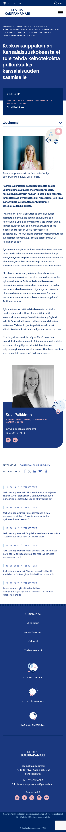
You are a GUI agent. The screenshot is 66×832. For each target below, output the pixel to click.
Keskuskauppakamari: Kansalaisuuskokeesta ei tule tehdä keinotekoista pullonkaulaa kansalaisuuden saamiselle (31, 32)
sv (20, 3)
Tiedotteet (38, 26)
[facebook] (25, 472)
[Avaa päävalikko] (60, 11)
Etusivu (7, 26)
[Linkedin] (15, 440)
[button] (58, 3)
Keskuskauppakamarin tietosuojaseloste (43, 814)
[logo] (17, 12)
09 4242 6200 (35, 779)
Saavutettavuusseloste (13, 814)
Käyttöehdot (22, 817)
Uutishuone (22, 26)
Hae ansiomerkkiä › (33, 725)
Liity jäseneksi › (33, 701)
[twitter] (29, 471)
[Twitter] (8, 440)
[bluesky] (40, 472)
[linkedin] (34, 471)
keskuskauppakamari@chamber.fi (35, 783)
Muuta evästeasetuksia (39, 817)
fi (8, 3)
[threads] (46, 471)
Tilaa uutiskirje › (33, 677)
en (14, 3)
